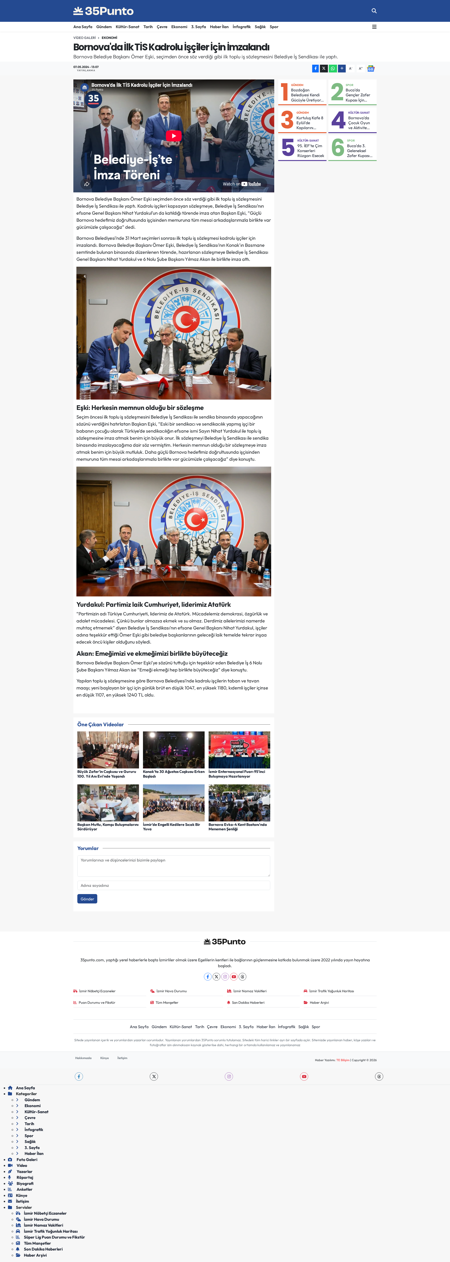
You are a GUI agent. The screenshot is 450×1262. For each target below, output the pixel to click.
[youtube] (304, 1076)
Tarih (148, 26)
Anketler (24, 1189)
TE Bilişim (342, 1060)
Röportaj (24, 1177)
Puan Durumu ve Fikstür (97, 1002)
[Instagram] (225, 977)
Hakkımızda (83, 1058)
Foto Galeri (26, 1159)
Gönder (87, 898)
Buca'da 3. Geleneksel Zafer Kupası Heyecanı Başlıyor (358, 150)
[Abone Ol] (371, 68)
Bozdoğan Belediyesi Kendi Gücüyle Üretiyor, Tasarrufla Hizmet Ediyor (307, 94)
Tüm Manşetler (167, 1002)
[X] (216, 977)
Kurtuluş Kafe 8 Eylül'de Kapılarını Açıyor (309, 122)
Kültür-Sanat (127, 26)
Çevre (162, 26)
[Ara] (374, 10)
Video (21, 1165)
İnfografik (242, 26)
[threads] (379, 1076)
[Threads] (242, 977)
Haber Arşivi (319, 1002)
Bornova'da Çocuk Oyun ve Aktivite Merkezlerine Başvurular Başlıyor (359, 122)
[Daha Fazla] (342, 68)
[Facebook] (208, 977)
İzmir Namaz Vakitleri (249, 991)
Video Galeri (84, 38)
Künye (104, 1058)
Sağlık (260, 26)
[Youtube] (234, 977)
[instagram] (229, 1076)
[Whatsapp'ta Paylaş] (333, 68)
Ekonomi (179, 26)
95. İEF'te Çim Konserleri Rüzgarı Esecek (310, 150)
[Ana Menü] (374, 27)
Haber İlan (219, 26)
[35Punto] (103, 11)
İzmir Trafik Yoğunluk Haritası (331, 991)
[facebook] (79, 1076)
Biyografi (25, 1183)
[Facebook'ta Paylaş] (315, 68)
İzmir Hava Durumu (172, 991)
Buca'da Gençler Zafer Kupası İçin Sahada (358, 94)
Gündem (104, 26)
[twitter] (154, 1076)
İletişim (122, 1058)
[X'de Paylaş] (324, 68)
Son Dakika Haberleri (248, 1002)
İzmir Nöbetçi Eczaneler (97, 991)
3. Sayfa (198, 26)
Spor (274, 26)
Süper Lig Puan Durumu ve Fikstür (54, 1237)
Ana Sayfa (82, 26)
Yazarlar (24, 1171)
